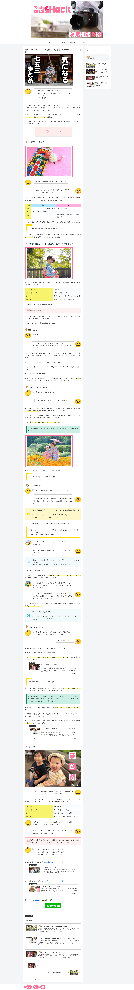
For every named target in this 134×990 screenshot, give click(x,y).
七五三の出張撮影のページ (50, 862)
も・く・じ (52, 131)
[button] (108, 50)
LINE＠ (37, 900)
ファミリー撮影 (29, 915)
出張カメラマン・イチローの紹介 (54, 881)
